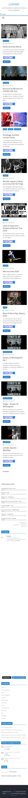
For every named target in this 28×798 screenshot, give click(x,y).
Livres (2, 705)
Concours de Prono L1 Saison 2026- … (12, 752)
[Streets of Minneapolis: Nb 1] (14, 342)
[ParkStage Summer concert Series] (14, 119)
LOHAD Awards (6, 442)
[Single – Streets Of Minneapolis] (14, 388)
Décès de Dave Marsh (12, 46)
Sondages (3, 715)
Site (2, 713)
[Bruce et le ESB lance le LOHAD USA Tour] (14, 73)
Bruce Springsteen (7, 351)
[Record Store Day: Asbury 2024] (14, 298)
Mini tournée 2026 (11, 271)
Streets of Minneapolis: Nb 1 (13, 358)
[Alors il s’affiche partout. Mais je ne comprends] (14, 617)
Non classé (5, 40)
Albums (5, 307)
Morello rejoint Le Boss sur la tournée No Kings (13, 182)
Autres (4, 129)
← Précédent (5, 471)
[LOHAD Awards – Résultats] (14, 433)
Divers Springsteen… (8, 746)
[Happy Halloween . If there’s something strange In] (14, 606)
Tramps (3, 718)
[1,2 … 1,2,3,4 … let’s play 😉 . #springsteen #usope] (14, 672)
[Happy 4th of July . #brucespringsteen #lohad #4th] (14, 545)
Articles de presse (5, 690)
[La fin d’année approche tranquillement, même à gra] (14, 642)
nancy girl (8, 747)
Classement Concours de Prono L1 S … (12, 758)
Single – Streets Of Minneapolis (10, 405)
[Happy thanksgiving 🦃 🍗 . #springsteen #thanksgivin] (14, 598)
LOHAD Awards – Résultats (10, 449)
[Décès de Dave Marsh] (14, 31)
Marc (7, 754)
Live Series (4, 703)
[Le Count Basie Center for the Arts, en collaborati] (14, 582)
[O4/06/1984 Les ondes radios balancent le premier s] (14, 557)
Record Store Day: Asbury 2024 (14, 314)
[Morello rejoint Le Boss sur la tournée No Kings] (14, 166)
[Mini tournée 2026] (14, 256)
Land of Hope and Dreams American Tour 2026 (13, 228)
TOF (12, 43)
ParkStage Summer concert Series (11, 136)
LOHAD (14, 4)
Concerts (10, 129)
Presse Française (5, 772)
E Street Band (18, 129)
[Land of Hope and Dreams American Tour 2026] (14, 210)
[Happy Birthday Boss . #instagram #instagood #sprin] (14, 665)
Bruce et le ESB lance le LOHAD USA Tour (13, 89)
